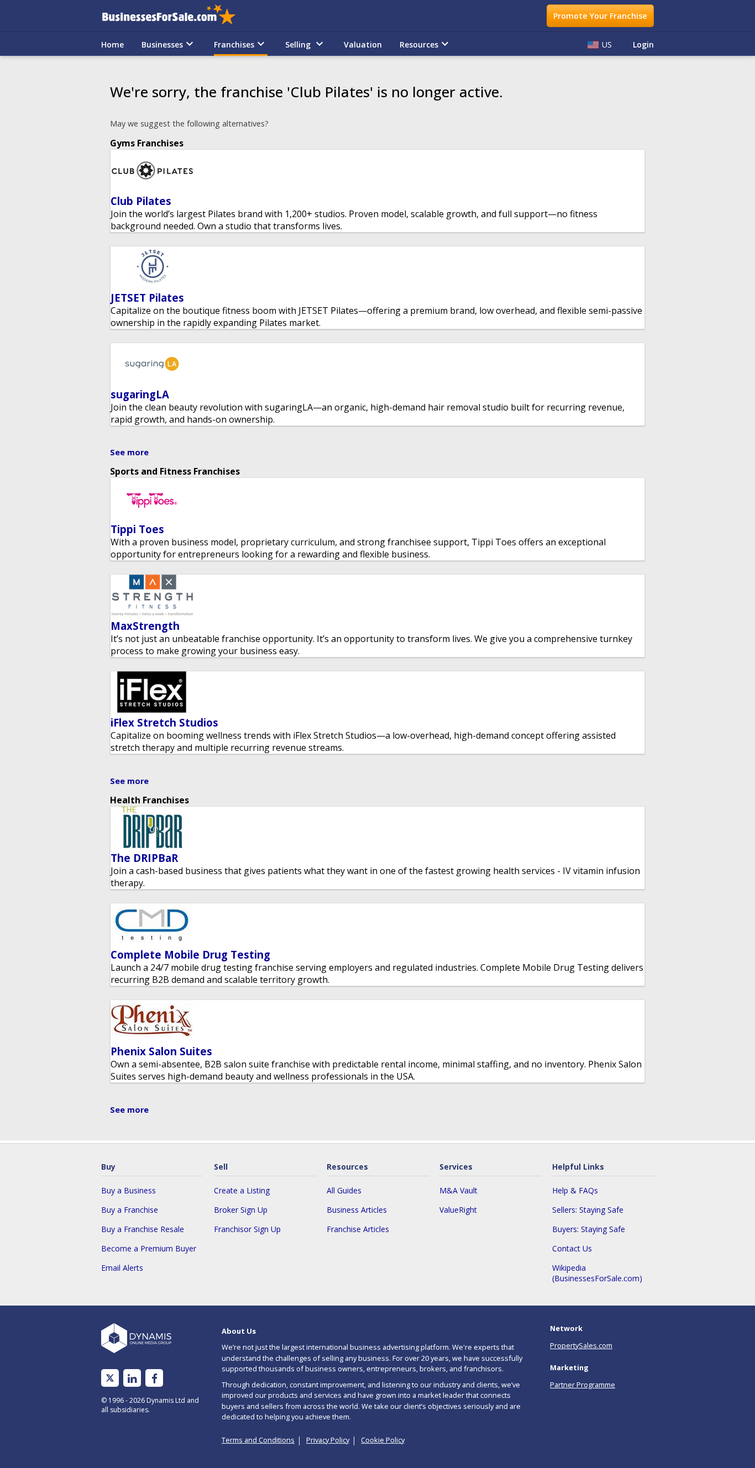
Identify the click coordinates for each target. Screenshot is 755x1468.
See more (129, 452)
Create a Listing (242, 1190)
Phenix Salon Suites (161, 1051)
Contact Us (572, 1248)
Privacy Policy (327, 1440)
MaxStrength (145, 626)
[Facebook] (154, 1378)
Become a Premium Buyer (148, 1248)
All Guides (344, 1190)
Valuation (363, 44)
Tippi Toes (137, 529)
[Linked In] (132, 1378)
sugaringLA (140, 394)
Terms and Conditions (258, 1440)
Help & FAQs (575, 1190)
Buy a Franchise (129, 1209)
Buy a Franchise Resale (142, 1229)
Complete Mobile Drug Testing (190, 954)
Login (643, 44)
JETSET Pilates (147, 297)
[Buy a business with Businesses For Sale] (176, 15)
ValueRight (458, 1209)
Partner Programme (582, 1385)
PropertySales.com (581, 1345)
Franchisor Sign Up (247, 1229)
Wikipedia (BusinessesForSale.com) (597, 1272)
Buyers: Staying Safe (588, 1229)
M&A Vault (458, 1190)
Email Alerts (122, 1267)
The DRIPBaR (144, 858)
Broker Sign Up (241, 1209)
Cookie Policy (383, 1440)
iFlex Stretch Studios (164, 722)
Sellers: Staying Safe (587, 1209)
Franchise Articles (358, 1229)
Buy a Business (128, 1190)
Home (112, 44)
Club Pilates (141, 201)
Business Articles (357, 1209)
